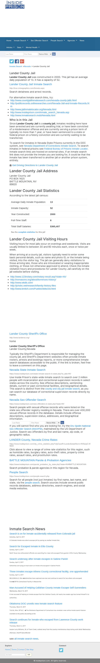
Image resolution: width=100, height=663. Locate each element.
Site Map (29, 650)
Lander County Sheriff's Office (28, 333)
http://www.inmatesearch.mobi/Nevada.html (32, 115)
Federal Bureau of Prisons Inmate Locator (66, 148)
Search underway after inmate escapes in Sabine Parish (39, 559)
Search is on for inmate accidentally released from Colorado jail (42, 533)
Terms (14, 650)
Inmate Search (16, 66)
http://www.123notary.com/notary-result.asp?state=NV (38, 276)
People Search (19, 472)
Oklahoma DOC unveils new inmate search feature (36, 603)
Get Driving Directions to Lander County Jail (35, 165)
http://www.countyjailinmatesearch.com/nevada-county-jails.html (43, 100)
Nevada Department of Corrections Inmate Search (50, 145)
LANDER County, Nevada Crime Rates (33, 439)
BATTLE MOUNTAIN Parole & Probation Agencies (40, 460)
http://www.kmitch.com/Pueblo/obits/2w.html (33, 288)
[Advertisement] (64, 18)
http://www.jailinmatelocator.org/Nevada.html (33, 109)
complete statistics (26, 232)
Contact (21, 650)
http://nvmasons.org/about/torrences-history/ (33, 279)
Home (7, 650)
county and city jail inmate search (62, 388)
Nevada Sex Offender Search (28, 399)
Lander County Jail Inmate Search (31, 84)
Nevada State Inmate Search (27, 369)
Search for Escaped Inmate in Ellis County (31, 546)
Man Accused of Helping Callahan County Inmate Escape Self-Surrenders (48, 587)
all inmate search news (26, 638)
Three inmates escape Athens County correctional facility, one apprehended (49, 571)
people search (32, 482)
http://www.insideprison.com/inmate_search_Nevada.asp (39, 112)
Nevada (27, 66)
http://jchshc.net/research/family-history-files (33, 285)
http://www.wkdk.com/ (21, 282)
